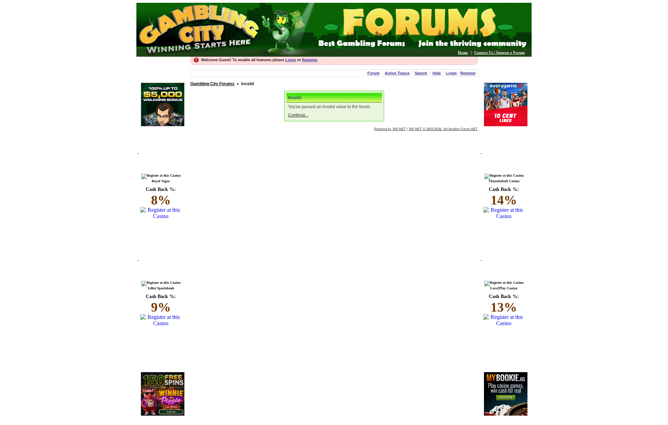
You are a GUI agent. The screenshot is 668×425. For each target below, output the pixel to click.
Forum (373, 73)
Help (436, 73)
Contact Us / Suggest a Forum (499, 52)
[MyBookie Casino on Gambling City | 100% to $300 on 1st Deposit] (505, 414)
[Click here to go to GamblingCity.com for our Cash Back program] (162, 159)
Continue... (298, 115)
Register (309, 60)
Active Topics (397, 73)
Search (421, 73)
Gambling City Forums (212, 83)
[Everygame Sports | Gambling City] (505, 124)
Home (463, 52)
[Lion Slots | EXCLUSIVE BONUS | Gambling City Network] (162, 414)
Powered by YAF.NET (390, 129)
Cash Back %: (161, 197)
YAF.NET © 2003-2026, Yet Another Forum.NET (443, 129)
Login (290, 60)
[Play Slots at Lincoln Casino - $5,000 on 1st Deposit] (162, 124)
